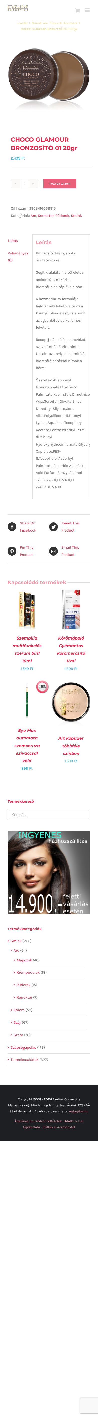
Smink (76, 215)
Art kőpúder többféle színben (71, 746)
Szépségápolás (23, 1047)
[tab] (18, 240)
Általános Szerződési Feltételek (38, 1121)
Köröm (19, 1010)
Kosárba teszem (60, 183)
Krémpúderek (28, 972)
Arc (33, 215)
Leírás (13, 240)
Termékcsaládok (24, 1059)
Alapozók (24, 960)
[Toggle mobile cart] (77, 10)
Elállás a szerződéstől (59, 1127)
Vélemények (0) (18, 256)
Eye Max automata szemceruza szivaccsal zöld (27, 745)
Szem (18, 1035)
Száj (17, 1022)
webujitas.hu (78, 1111)
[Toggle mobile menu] (87, 10)
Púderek (62, 215)
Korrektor (46, 215)
